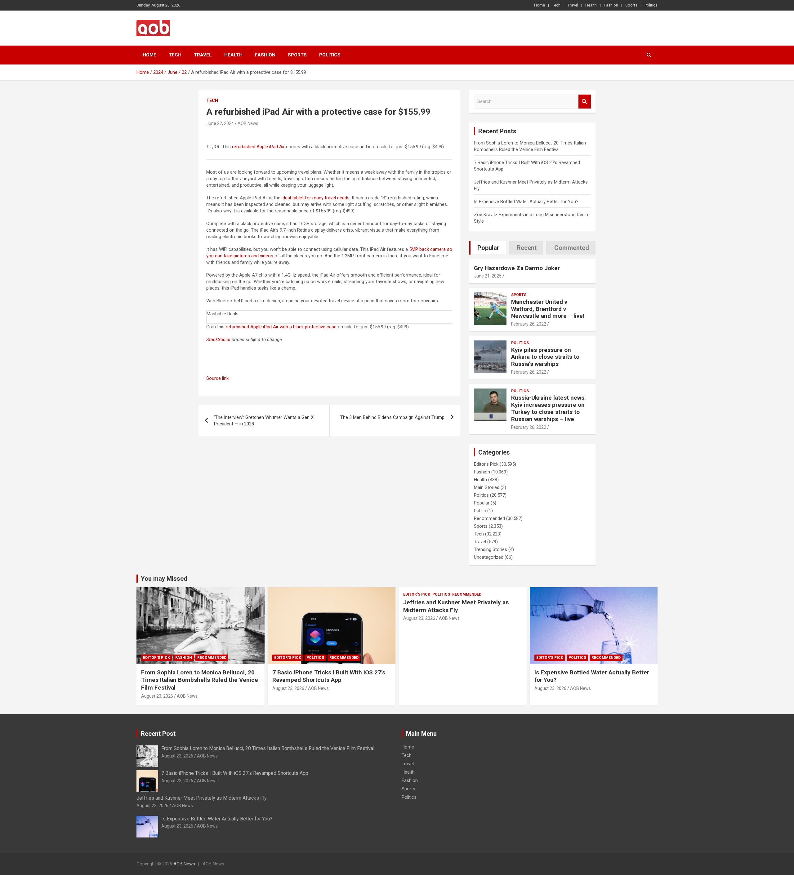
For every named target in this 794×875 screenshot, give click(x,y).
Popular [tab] (488, 247)
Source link (217, 378)
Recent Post (158, 733)
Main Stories (486, 487)
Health (591, 5)
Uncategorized (488, 557)
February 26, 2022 (528, 324)
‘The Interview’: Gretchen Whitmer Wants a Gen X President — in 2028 (264, 421)
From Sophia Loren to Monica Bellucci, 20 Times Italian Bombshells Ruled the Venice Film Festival (199, 680)
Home (539, 5)
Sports (631, 5)
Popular (481, 503)
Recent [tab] (527, 247)
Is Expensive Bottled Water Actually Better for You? (526, 201)
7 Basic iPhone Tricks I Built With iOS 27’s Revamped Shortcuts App (328, 676)
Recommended (489, 518)
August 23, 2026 (157, 696)
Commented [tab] (571, 247)
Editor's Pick (486, 464)
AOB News (248, 123)
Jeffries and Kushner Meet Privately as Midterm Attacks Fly (456, 606)
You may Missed (164, 578)
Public (480, 510)
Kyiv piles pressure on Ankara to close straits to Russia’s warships (545, 357)
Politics (651, 5)
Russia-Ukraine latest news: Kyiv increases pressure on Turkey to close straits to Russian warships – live (548, 408)
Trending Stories (490, 549)
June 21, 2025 (488, 275)
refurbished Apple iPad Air (258, 146)
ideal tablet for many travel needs (316, 198)
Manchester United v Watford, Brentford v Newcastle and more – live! (547, 309)
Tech (556, 5)
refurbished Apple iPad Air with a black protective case (281, 327)
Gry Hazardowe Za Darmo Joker (517, 268)
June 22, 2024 (220, 123)
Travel (573, 5)
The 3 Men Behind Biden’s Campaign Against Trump (392, 417)
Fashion (611, 5)
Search (584, 102)
